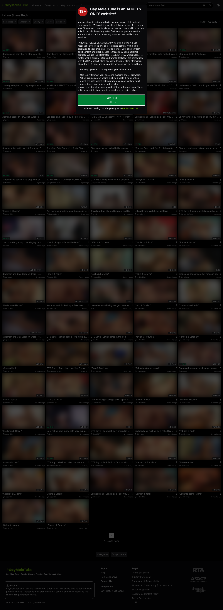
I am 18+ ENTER (112, 100)
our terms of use (130, 108)
